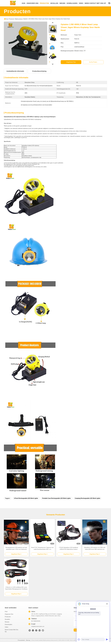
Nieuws (7, 622)
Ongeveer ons (9, 614)
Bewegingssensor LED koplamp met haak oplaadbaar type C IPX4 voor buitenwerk (16, 548)
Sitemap (28, 640)
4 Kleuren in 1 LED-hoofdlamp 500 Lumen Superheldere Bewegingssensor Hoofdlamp (16, 588)
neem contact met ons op (95, 3)
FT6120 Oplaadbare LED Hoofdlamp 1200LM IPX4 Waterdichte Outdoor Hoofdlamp (68, 548)
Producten (11, 19)
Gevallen (7, 619)
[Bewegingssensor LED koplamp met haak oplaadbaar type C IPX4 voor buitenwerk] (16, 532)
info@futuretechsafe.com (37, 626)
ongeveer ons (32, 3)
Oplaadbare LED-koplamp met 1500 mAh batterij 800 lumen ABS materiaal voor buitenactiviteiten (94, 548)
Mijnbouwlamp (18, 19)
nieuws (62, 3)
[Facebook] (36, 630)
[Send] (107, 639)
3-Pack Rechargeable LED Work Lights (26, 498)
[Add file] (79, 639)
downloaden (72, 3)
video (81, 3)
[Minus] (107, 604)
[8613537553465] (43, 630)
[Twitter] (33, 630)
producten (44, 3)
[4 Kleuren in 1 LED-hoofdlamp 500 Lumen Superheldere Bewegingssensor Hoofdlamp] (16, 571)
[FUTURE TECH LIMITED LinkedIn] (39, 630)
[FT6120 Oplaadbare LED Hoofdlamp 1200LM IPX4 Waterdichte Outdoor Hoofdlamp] (68, 532)
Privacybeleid (21, 640)
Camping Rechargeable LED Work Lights (87, 498)
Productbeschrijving (39, 71)
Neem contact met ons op (11, 630)
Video (6, 627)
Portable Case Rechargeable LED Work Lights (56, 498)
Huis (23, 3)
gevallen (54, 3)
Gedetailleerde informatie (15, 71)
